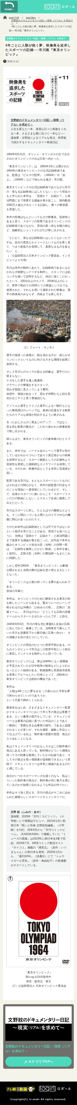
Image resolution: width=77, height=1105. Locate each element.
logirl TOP (14, 17)
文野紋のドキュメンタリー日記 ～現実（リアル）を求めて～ (42, 22)
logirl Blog (31, 17)
